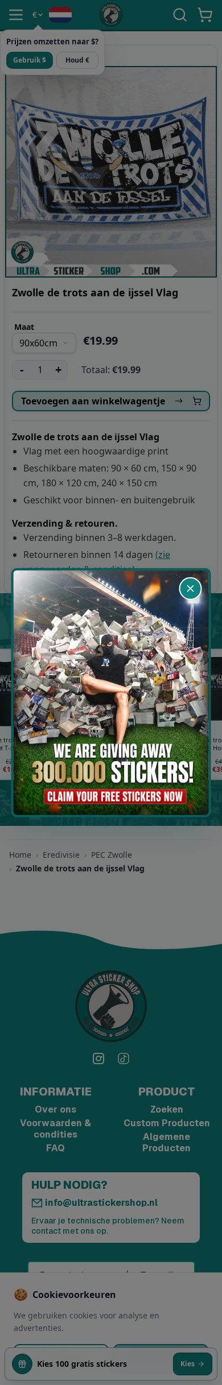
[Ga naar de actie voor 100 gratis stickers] (111, 692)
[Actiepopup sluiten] (190, 588)
